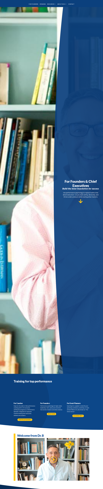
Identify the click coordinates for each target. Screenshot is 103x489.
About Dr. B (61, 4)
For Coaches (18, 403)
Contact (71, 4)
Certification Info (25, 419)
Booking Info (78, 415)
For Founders (33, 4)
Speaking (43, 4)
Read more (51, 414)
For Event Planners (74, 403)
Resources (50, 4)
